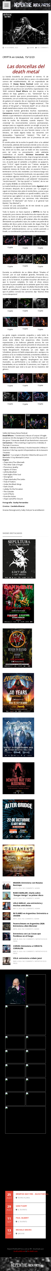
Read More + (41, 1200)
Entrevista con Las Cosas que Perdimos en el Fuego (27, 934)
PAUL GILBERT (22, 1218)
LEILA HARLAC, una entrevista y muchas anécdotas (27, 904)
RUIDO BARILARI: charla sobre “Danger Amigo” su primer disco (28, 894)
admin (31, 48)
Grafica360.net (19, 1251)
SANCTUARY (21, 1206)
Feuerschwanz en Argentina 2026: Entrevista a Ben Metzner (29, 924)
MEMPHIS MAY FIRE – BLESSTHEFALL (32, 1194)
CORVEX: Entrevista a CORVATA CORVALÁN (27, 947)
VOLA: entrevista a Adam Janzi (27, 958)
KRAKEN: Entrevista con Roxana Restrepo (28, 884)
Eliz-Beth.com (32, 1251)
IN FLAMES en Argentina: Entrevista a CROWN (30, 914)
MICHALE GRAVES (24, 1230)
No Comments (43, 48)
